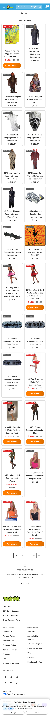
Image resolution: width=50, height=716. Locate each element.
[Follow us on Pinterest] (5, 682)
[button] (46, 7)
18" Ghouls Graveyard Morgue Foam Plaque (35, 341)
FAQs (5, 659)
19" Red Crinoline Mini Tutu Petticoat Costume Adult (35, 382)
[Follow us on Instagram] (16, 677)
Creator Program (34, 648)
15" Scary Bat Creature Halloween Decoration (12, 252)
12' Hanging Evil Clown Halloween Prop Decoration (35, 176)
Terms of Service (10, 650)
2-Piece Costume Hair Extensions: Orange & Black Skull (12, 529)
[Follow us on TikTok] (16, 682)
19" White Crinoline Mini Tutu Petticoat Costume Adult (12, 430)
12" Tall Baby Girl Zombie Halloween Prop (35, 99)
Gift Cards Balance (11, 611)
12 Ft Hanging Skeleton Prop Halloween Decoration (35, 52)
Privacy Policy (9, 636)
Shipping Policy (9, 645)
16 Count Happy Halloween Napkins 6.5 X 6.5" (35, 252)
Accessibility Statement (32, 637)
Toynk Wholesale (10, 615)
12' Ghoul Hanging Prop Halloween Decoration (12, 176)
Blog (29, 653)
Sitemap (6, 654)
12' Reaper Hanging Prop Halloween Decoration (12, 214)
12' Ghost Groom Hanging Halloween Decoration (35, 138)
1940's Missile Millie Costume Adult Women (12, 478)
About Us (31, 631)
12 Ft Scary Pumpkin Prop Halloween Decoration (12, 99)
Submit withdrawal (11, 663)
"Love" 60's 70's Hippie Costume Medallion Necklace (12, 54)
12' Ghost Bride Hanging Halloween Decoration (12, 138)
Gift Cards (7, 606)
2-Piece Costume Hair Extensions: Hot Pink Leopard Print (35, 476)
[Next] (39, 555)
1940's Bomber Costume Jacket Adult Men (35, 430)
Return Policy (8, 640)
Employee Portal (34, 662)
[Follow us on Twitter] (11, 677)
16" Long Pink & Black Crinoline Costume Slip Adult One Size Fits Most (12, 291)
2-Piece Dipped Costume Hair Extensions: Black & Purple (35, 530)
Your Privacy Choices (16, 694)
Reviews (30, 657)
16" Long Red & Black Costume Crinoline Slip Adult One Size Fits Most (35, 294)
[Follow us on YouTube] (11, 682)
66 (34, 555)
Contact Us (7, 631)
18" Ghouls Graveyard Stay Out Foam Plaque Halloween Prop (12, 381)
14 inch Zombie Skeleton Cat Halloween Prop (35, 214)
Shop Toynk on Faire (11, 620)
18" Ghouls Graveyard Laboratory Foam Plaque (12, 341)
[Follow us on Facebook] (5, 677)
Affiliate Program (34, 644)
